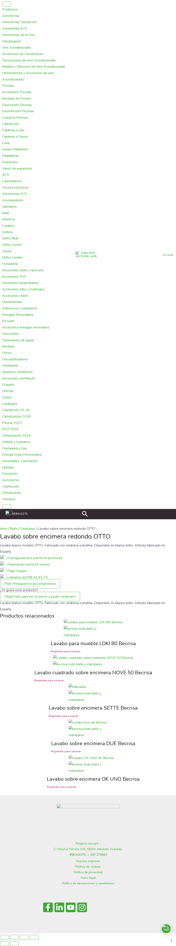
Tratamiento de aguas (18, 340)
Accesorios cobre (15, 295)
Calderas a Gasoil (15, 136)
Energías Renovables (18, 314)
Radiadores (10, 155)
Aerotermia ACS (14, 28)
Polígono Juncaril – (88, 844)
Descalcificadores (15, 359)
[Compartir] (24, 937)
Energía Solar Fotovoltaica (21, 454)
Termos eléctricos (15, 187)
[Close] (6, 506)
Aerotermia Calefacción (19, 22)
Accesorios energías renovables (26, 327)
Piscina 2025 (12, 423)
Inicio (3, 528)
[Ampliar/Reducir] (4, 937)
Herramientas (12, 302)
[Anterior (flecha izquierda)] (4, 943)
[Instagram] (82, 907)
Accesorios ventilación (18, 378)
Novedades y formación (19, 461)
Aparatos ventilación (17, 372)
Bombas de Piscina (16, 98)
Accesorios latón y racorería (22, 270)
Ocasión (8, 384)
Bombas (8, 346)
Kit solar (8, 321)
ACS (5, 174)
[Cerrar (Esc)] (34, 937)
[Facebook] (48, 907)
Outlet (7, 397)
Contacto (8, 499)
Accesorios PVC (14, 276)
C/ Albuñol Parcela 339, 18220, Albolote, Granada (88, 849)
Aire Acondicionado (16, 47)
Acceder (168, 255)
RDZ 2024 (10, 429)
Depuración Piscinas (17, 105)
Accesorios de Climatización (22, 54)
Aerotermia (10, 15)
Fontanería (10, 263)
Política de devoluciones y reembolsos (88, 883)
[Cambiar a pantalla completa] (14, 937)
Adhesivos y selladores (19, 308)
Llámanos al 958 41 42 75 (27, 577)
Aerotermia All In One (18, 35)
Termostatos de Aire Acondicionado (29, 60)
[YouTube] (71, 907)
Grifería (7, 232)
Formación (9, 473)
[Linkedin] (59, 907)
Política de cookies (88, 867)
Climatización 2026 (16, 416)
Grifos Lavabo (12, 257)
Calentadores (12, 181)
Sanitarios (9, 206)
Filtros (7, 353)
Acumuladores (13, 200)
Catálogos (9, 403)
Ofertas (8, 391)
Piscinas (8, 85)
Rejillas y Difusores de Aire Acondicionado (33, 66)
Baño (14, 528)
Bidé (5, 213)
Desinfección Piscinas (18, 111)
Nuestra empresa (88, 861)
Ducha (6, 251)
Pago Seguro (17, 570)
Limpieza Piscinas (15, 117)
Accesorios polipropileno (20, 283)
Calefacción (10, 124)
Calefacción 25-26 (16, 410)
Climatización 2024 (16, 435)
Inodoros (8, 219)
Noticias (8, 467)
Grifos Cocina (11, 244)
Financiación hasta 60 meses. (28, 564)
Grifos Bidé (10, 238)
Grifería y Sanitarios (16, 442)
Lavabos (8, 225)
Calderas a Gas (13, 130)
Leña (5, 143)
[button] (85, 514)
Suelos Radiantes (15, 149)
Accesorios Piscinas (17, 92)
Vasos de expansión (17, 168)
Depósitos (10, 162)
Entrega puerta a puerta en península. (35, 558)
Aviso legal (88, 878)
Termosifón (10, 333)
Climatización (11, 41)
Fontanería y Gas (14, 448)
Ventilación (10, 365)
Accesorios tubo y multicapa (23, 289)
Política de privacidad (88, 872)
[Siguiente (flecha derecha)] (14, 943)
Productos (10, 9)
